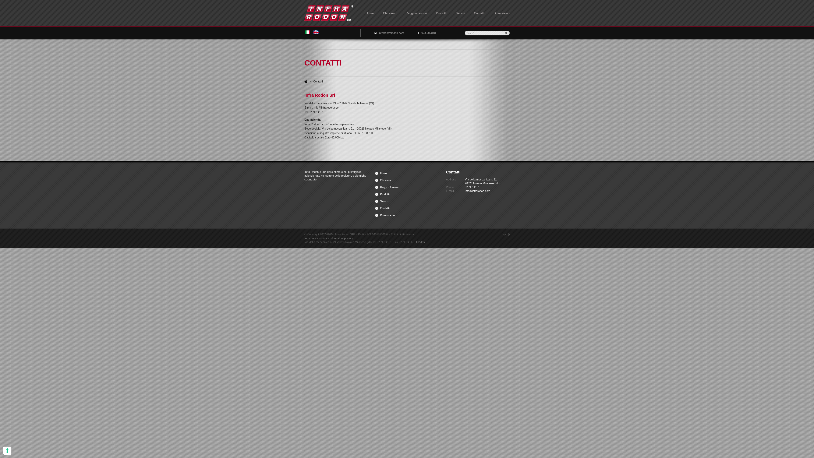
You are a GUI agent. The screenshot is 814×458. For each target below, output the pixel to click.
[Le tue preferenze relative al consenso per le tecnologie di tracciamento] (7, 451)
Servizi (460, 13)
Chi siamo (389, 13)
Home (370, 13)
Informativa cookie (315, 238)
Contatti (479, 13)
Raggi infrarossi (416, 13)
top (506, 234)
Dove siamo (502, 13)
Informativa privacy (341, 238)
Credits (420, 242)
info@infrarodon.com (391, 33)
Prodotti (441, 13)
